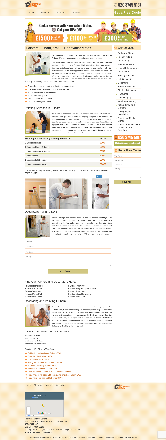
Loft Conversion (125, 79)
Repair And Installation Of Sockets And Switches (129, 127)
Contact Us (77, 12)
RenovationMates (51, 437)
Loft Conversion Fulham (34, 341)
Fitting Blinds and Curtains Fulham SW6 (45, 363)
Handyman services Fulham (35, 344)
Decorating (123, 83)
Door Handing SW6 (32, 338)
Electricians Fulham (32, 335)
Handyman (123, 94)
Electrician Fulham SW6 (38, 359)
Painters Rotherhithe (33, 297)
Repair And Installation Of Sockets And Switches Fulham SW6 (54, 375)
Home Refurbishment (128, 68)
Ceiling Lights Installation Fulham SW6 (44, 353)
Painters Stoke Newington (79, 294)
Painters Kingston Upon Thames (82, 289)
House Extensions (126, 86)
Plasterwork (123, 71)
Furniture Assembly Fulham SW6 (42, 366)
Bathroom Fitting (126, 53)
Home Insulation (126, 64)
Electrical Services (127, 90)
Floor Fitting (123, 60)
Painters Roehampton (34, 286)
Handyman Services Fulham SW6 (42, 369)
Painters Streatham (76, 297)
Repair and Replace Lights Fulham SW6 (45, 378)
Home (31, 12)
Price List (61, 12)
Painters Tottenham (76, 291)
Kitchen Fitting (125, 57)
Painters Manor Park (33, 294)
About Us (45, 12)
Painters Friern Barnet (77, 286)
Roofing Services (126, 75)
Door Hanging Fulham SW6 (40, 356)
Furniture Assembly (127, 101)
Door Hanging (124, 97)
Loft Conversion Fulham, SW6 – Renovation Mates (49, 372)
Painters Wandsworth (34, 291)
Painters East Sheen (33, 289)
